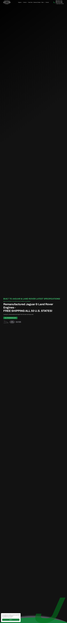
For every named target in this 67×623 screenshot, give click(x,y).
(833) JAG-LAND (59, 2)
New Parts (30, 2)
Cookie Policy (4, 617)
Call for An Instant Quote (10, 317)
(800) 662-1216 (59, 1)
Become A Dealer (37, 2)
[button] (20, 2)
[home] (9, 2)
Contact (47, 2)
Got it (10, 619)
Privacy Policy (9, 617)
